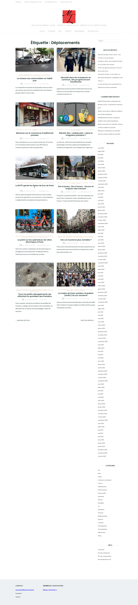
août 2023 (101, 266)
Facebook (18, 593)
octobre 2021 (102, 338)
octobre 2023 (102, 259)
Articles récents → (88, 320)
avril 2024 (101, 240)
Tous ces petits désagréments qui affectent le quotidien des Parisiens (34, 295)
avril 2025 (101, 200)
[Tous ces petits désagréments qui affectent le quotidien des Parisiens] (34, 274)
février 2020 (101, 404)
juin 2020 (100, 390)
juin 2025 (100, 194)
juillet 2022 (101, 308)
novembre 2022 (102, 295)
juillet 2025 (101, 190)
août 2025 (101, 187)
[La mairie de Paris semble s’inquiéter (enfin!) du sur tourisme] (76, 274)
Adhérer (18, 2)
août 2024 (101, 226)
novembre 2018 (102, 453)
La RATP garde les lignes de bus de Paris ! (34, 186)
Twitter (17, 597)
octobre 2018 (102, 456)
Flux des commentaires (104, 556)
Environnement (79, 31)
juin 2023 (100, 272)
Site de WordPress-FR (104, 559)
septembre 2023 (103, 263)
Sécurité (75, 74)
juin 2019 (100, 430)
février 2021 (101, 364)
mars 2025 (101, 204)
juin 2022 (100, 312)
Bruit (60, 31)
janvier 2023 (101, 289)
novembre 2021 (102, 335)
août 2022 (101, 305)
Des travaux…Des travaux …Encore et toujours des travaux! (76, 187)
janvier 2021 (101, 367)
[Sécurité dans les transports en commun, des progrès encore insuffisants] (76, 59)
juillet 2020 (101, 387)
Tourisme (32, 290)
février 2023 (101, 285)
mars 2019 (101, 440)
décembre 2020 (102, 371)
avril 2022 (101, 318)
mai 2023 (100, 276)
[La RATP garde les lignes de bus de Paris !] (34, 167)
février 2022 (101, 325)
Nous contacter (66, 2)
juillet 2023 (101, 269)
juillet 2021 (101, 348)
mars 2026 (101, 164)
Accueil (42, 31)
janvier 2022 (101, 328)
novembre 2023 (102, 256)
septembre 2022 (103, 302)
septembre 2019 (103, 420)
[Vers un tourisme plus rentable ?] (76, 221)
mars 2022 (101, 322)
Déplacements (45, 74)
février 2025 (101, 207)
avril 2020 (101, 397)
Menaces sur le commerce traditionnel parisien (34, 134)
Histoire (100, 499)
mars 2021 (101, 361)
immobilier (61, 237)
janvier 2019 (101, 446)
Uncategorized (102, 526)
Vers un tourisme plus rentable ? (76, 240)
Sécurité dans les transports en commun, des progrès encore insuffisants (76, 79)
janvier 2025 (101, 210)
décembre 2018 (102, 449)
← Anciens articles (22, 320)
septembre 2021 (103, 341)
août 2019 (101, 423)
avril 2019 (101, 436)
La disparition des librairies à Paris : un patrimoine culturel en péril (110, 104)
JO (99, 506)
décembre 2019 (102, 410)
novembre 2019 (102, 413)
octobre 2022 (102, 299)
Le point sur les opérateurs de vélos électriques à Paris (35, 241)
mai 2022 (100, 315)
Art (99, 470)
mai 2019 (100, 433)
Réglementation (93, 31)
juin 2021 (100, 351)
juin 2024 (100, 233)
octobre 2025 (102, 181)
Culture (100, 483)
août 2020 (101, 384)
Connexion (101, 549)
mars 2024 (101, 243)
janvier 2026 (101, 171)
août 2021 (101, 345)
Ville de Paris (46, 75)
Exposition (101, 496)
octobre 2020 (102, 377)
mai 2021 (100, 354)
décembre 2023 (102, 253)
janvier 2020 (101, 407)
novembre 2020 (102, 374)
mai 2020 (100, 394)
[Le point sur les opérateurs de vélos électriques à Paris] (34, 221)
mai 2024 (100, 236)
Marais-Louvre (29, 83)
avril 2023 (101, 279)
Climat (21, 74)
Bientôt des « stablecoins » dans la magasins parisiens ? (75, 134)
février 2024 (101, 246)
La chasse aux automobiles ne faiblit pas (34, 79)
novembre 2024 (102, 217)
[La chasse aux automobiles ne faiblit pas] (34, 59)
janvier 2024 (101, 249)
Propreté (68, 31)
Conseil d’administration (33, 2)
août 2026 (101, 148)
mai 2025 (100, 197)
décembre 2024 (102, 213)
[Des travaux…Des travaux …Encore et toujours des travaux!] (76, 167)
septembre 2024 (103, 223)
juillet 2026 (101, 151)
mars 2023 (101, 282)
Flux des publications (104, 553)
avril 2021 (101, 358)
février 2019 (101, 443)
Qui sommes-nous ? (51, 2)
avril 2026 (101, 161)
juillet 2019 (101, 426)
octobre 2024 (102, 220)
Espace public (72, 182)
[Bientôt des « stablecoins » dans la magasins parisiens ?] (76, 114)
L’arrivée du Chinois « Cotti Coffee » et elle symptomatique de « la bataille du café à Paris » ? (110, 77)
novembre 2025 (102, 177)
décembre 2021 (102, 331)
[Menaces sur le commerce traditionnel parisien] (34, 114)
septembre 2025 (103, 184)
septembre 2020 (103, 381)
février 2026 (101, 167)
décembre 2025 (102, 174)
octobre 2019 (102, 417)
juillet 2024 (101, 230)
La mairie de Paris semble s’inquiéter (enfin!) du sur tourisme (76, 294)
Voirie (35, 130)
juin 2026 (100, 154)
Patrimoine (51, 31)
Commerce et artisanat (32, 74)
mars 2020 (101, 400)
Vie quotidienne (35, 75)
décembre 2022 (102, 292)
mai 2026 (100, 158)
